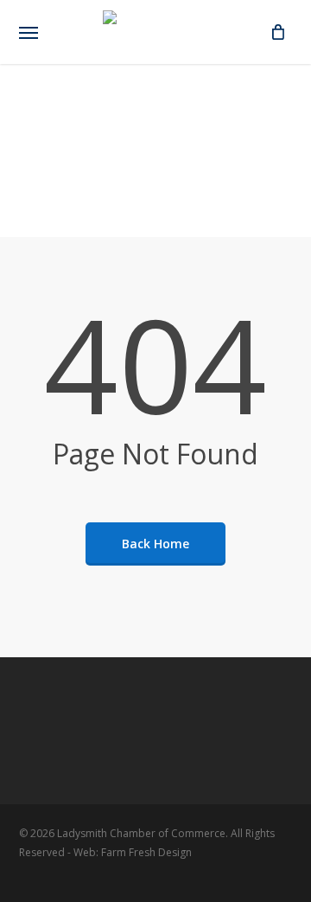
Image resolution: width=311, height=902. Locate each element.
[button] (28, 32)
